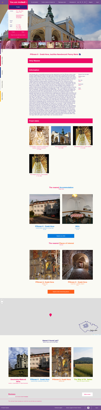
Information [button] (72, 2)
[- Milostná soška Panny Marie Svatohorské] (50, 45)
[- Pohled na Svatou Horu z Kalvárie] (25, 45)
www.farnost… (19, 16)
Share (23, 32)
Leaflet (93, 334)
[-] (59, 45)
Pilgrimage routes (62, 2)
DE (85, 2)
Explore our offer (61, 236)
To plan (18, 7)
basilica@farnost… (20, 15)
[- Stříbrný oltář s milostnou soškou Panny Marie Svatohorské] (33, 45)
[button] (50, 315)
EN (80, 2)
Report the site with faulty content (18, 35)
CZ (78, 2)
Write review (87, 394)
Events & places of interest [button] (48, 2)
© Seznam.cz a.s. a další (97, 334)
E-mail (13, 32)
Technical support (58, 407)
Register (90, 2)
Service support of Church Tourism (73, 407)
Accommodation (34, 2)
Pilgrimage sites (23, 2)
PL (82, 2)
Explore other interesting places (61, 291)
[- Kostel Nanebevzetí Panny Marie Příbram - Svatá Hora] (42, 45)
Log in (97, 2)
